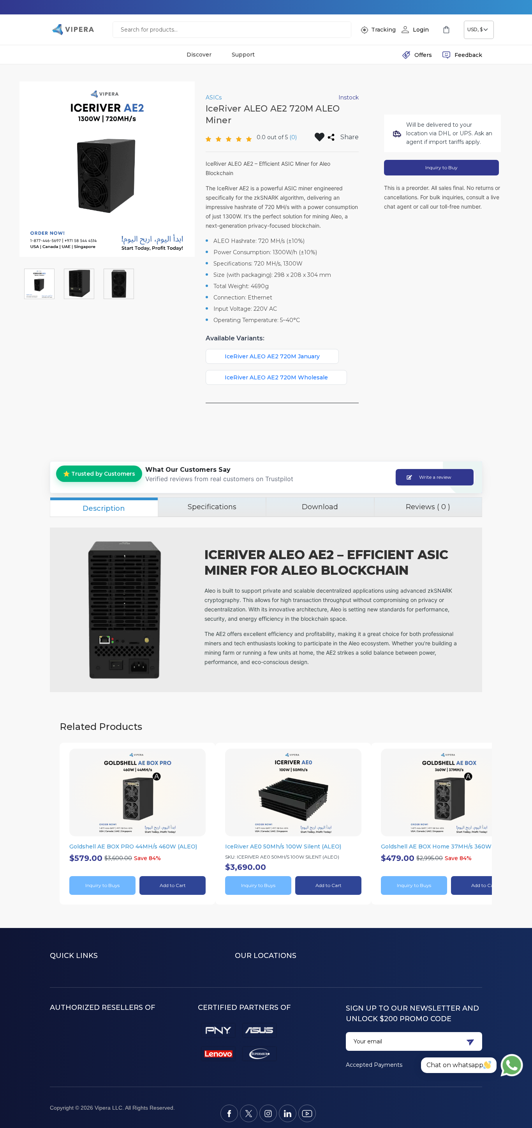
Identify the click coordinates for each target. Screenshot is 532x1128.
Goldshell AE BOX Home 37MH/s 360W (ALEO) (447, 846)
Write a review (435, 477)
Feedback (468, 54)
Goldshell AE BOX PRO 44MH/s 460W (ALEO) (133, 846)
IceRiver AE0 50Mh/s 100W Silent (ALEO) (283, 846)
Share (349, 137)
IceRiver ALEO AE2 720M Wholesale (276, 377)
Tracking (383, 29)
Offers (423, 54)
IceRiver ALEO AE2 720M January (272, 356)
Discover (199, 55)
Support (243, 55)
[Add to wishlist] (319, 137)
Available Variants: (235, 338)
